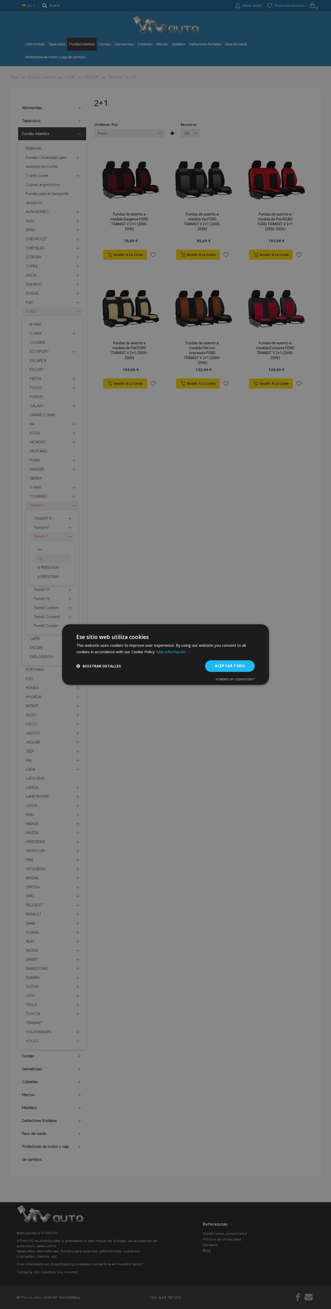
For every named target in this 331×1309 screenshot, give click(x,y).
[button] (98, 666)
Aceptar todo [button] (230, 665)
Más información (170, 651)
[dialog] (165, 654)
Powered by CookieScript (235, 679)
